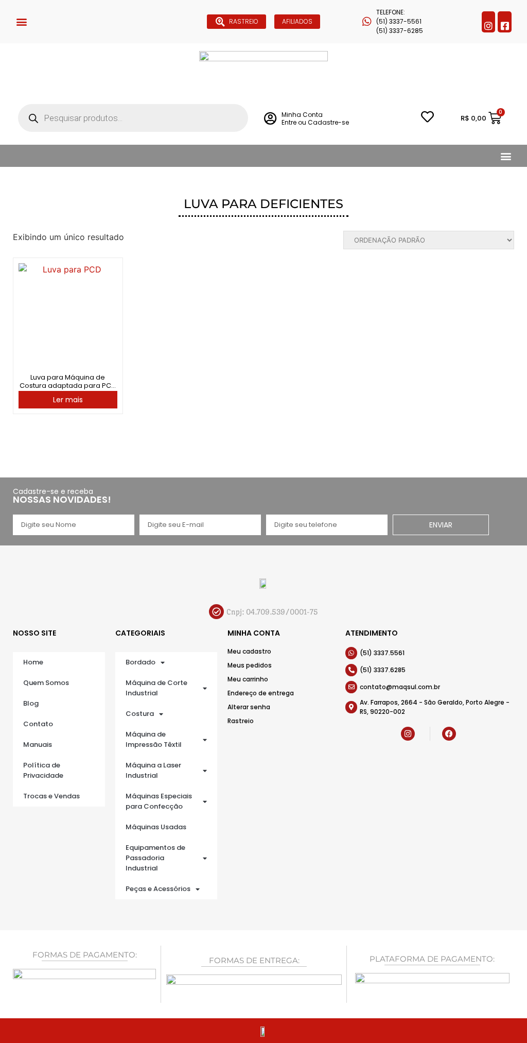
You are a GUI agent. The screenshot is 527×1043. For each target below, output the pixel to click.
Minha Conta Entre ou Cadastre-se (315, 118)
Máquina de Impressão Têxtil (154, 739)
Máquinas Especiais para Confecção (159, 801)
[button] (21, 21)
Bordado (140, 662)
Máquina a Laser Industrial (153, 770)
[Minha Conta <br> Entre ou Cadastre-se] (270, 118)
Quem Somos (46, 683)
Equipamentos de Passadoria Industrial (155, 858)
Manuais (37, 744)
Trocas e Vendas (51, 796)
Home (33, 662)
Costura (140, 714)
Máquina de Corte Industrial (156, 688)
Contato (38, 724)
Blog (31, 703)
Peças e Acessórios (158, 889)
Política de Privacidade (43, 770)
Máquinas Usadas (156, 827)
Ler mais (68, 400)
